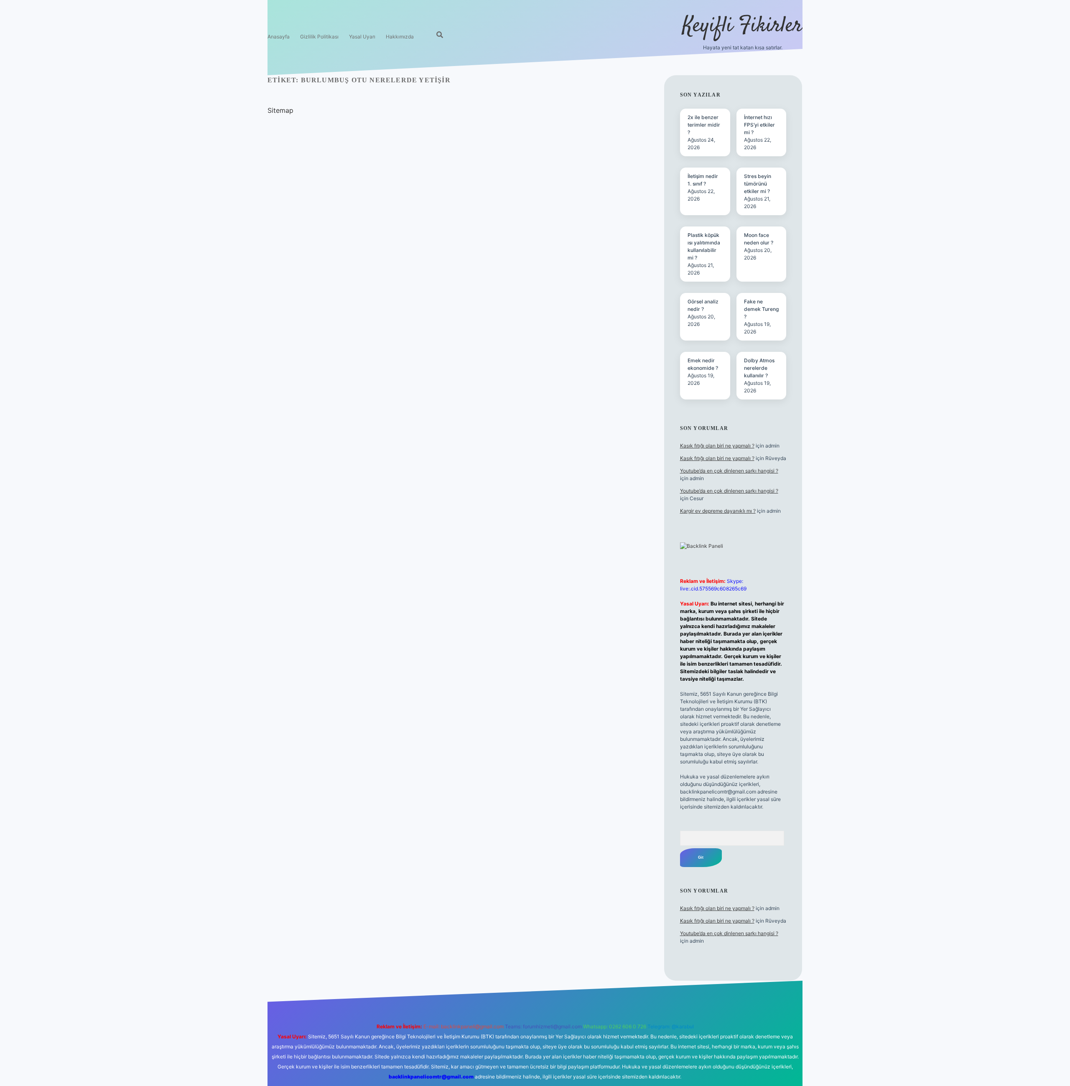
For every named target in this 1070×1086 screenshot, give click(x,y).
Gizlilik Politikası (319, 36)
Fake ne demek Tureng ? (761, 309)
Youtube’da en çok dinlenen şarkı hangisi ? (729, 471)
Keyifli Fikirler (742, 26)
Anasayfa (279, 36)
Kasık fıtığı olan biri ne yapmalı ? (717, 446)
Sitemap (280, 110)
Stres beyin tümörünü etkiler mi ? (757, 183)
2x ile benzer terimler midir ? (704, 124)
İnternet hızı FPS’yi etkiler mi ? (759, 124)
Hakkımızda (400, 36)
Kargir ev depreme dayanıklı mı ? (718, 511)
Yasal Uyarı (362, 36)
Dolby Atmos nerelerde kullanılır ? (759, 368)
